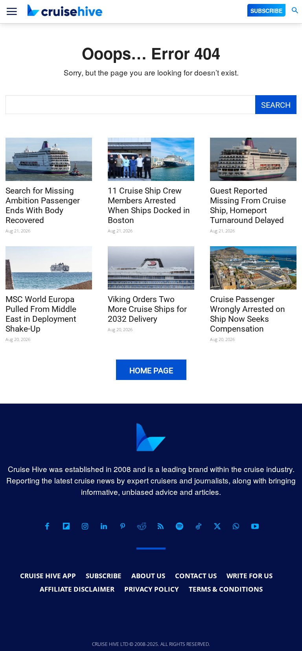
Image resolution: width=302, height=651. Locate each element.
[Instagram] (84, 526)
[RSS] (160, 526)
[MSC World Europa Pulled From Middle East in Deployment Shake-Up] (49, 268)
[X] (217, 526)
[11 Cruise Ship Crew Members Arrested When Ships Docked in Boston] (151, 159)
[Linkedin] (103, 526)
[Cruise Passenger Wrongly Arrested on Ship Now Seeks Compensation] (253, 268)
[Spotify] (179, 526)
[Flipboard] (66, 526)
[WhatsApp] (235, 526)
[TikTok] (198, 526)
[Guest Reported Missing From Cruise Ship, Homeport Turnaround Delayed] (253, 159)
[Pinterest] (122, 526)
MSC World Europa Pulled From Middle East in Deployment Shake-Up (41, 314)
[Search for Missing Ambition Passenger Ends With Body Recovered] (49, 159)
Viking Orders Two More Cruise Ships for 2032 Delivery (147, 309)
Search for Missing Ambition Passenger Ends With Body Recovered (43, 205)
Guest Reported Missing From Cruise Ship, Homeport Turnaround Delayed (248, 205)
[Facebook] (47, 526)
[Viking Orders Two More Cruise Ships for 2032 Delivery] (151, 268)
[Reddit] (141, 526)
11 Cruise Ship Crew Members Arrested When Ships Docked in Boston (149, 205)
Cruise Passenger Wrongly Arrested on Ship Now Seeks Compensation (247, 314)
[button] (294, 10)
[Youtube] (254, 526)
